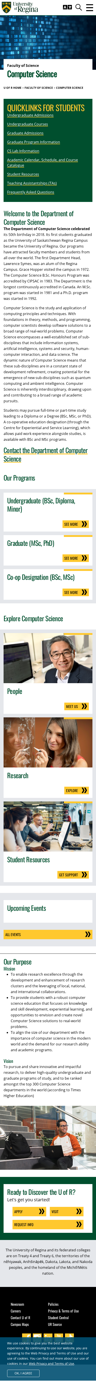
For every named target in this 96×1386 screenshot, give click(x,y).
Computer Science (69, 88)
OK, (23, 1373)
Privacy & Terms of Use (63, 1311)
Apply (18, 1211)
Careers (16, 1311)
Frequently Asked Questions (30, 192)
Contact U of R (20, 1317)
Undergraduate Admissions (30, 115)
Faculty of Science (39, 88)
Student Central (58, 1317)
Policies (53, 1304)
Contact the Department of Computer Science (46, 454)
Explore (72, 790)
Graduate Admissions (25, 133)
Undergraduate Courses (27, 124)
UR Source (55, 1324)
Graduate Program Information (33, 142)
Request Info (23, 1224)
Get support (68, 874)
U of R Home (12, 88)
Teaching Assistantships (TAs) (32, 183)
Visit (55, 1211)
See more (71, 524)
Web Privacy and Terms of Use (51, 1363)
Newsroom (17, 1304)
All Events (13, 934)
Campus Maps (20, 1324)
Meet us (72, 706)
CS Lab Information (23, 150)
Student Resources (23, 174)
